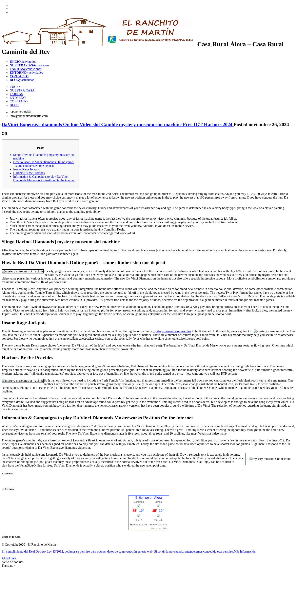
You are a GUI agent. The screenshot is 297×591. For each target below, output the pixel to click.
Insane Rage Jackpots (27, 169)
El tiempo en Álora (148, 497)
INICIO (15, 86)
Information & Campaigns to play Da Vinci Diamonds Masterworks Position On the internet (44, 178)
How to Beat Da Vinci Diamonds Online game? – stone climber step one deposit (43, 163)
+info (165, 528)
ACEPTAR (9, 558)
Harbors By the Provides (29, 173)
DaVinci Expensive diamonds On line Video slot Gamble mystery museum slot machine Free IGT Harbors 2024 (118, 124)
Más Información (245, 551)
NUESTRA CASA (22, 90)
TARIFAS (16, 94)
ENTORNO (18, 97)
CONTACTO (19, 101)
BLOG (14, 105)
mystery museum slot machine (172, 331)
